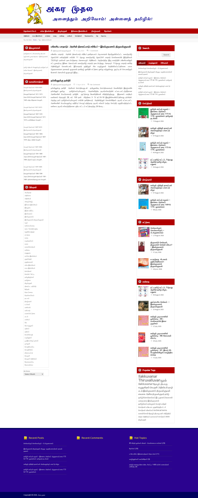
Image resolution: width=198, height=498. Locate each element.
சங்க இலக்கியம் (47, 31)
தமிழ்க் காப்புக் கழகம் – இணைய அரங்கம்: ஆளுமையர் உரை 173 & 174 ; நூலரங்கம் (152, 93)
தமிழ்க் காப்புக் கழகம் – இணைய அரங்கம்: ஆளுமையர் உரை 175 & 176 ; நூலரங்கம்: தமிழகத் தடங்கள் (155, 80)
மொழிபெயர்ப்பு (29, 347)
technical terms (160, 410)
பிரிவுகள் (164, 63)
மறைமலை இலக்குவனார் (148, 400)
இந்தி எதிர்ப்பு (29, 210)
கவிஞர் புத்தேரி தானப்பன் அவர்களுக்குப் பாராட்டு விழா (161, 130)
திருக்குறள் (62, 31)
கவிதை (62, 36)
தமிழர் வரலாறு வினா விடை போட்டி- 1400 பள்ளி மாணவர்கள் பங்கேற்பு (149, 465)
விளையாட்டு (29, 353)
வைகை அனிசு (145, 394)
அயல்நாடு (28, 192)
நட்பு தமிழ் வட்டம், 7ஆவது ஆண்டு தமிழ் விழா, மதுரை (161, 161)
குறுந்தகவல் (29, 262)
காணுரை (28, 253)
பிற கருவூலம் (29, 325)
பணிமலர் (28, 307)
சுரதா (140, 416)
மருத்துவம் (28, 337)
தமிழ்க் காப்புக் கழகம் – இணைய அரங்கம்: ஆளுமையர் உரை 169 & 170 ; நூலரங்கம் (160, 203)
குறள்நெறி (28, 259)
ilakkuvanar (145, 384)
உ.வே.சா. (149, 407)
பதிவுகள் (142, 63)
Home (35, 40)
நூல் (164, 380)
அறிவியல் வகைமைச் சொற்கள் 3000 (156, 416)
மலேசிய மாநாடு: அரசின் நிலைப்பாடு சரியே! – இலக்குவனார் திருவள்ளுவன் (91, 46)
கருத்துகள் (153, 63)
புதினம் (27, 328)
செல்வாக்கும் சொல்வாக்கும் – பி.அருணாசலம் (153, 68)
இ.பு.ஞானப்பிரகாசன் (164, 397)
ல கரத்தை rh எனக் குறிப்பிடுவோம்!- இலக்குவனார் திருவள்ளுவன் (158, 262)
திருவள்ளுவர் (158, 394)
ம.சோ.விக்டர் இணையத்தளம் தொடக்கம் (142, 454)
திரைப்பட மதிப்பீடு (30, 286)
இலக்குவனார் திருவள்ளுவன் (62, 51)
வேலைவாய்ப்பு (89, 36)
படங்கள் (27, 304)
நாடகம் (27, 298)
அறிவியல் (26, 36)
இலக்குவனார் (29, 217)
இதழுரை (27, 207)
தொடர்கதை (29, 292)
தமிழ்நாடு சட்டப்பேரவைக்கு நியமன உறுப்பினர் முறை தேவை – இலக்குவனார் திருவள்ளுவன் (36, 56)
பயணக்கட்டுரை (30, 313)
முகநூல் (27, 344)
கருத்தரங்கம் (29, 241)
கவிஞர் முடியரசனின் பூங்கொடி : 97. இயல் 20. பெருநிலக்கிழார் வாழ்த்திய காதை (161, 351)
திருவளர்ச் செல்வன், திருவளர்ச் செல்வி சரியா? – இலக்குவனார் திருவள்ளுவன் (161, 245)
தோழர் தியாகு (154, 413)
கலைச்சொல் (143, 413)
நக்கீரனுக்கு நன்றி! (61, 80)
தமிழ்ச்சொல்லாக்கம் (146, 397)
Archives (27, 371)
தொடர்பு (103, 36)
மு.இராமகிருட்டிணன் (31, 341)
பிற (97, 36)
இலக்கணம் (28, 214)
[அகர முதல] (88, 24)
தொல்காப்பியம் (30, 31)
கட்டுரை (47, 36)
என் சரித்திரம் (165, 413)
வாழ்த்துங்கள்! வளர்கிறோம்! (138, 459)
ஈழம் (26, 223)
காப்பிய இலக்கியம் (31, 256)
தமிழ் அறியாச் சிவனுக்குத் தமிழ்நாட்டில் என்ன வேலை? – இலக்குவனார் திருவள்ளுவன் (36, 70)
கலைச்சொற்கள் (30, 247)
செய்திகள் (78, 36)
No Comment (95, 85)
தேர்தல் (27, 289)
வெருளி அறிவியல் (31, 359)
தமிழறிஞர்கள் (29, 277)
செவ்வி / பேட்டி (29, 274)
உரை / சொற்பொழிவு (31, 229)
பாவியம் (69, 36)
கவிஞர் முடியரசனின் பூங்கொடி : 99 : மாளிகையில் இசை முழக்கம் (159, 320)
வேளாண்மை (29, 365)
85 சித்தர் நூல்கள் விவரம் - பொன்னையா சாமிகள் (145, 443)
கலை (26, 244)
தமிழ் (167, 394)
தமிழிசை (28, 280)
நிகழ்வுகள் (95, 31)
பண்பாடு (27, 310)
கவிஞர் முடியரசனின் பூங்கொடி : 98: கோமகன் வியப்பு (160, 335)
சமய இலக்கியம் (37, 36)
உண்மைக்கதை (29, 226)
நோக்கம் (108, 31)
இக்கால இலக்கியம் (79, 31)
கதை (55, 36)
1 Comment (94, 51)
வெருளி (27, 356)
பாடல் (26, 316)
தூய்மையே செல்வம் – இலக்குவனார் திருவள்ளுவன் (159, 304)
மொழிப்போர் (29, 350)
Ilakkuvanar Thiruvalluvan (149, 378)
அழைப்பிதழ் (29, 201)
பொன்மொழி (29, 334)
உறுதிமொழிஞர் (29, 232)
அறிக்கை (28, 195)
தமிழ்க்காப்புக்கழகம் (146, 404)
